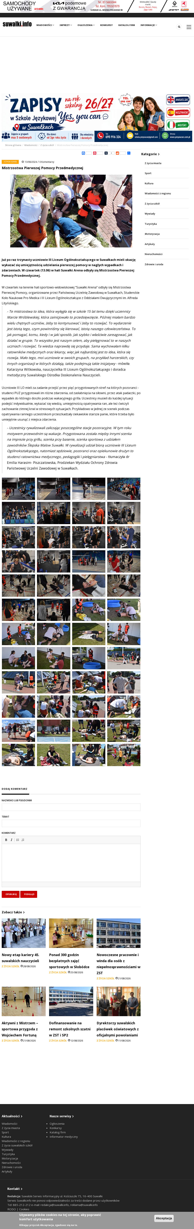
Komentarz (9, 833)
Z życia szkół (47, 145)
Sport (148, 173)
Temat (5, 816)
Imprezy (65, 25)
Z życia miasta (153, 163)
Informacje (148, 25)
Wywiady (150, 214)
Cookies (24, 1209)
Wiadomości (44, 25)
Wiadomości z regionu (158, 193)
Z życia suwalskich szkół (17, 1145)
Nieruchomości (154, 254)
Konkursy (106, 25)
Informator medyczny (64, 1136)
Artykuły (150, 244)
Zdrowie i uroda (154, 264)
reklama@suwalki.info (84, 1205)
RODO (12, 1209)
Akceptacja (164, 1218)
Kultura (149, 183)
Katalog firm (126, 25)
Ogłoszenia (85, 25)
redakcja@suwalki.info (55, 1205)
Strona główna (13, 145)
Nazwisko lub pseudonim (17, 800)
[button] (6, 839)
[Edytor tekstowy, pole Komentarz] (71, 867)
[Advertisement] (97, 64)
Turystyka (151, 224)
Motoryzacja (152, 234)
